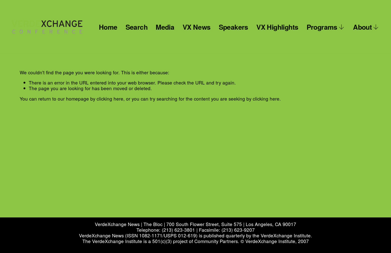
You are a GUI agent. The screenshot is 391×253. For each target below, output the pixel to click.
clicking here (110, 98)
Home (108, 26)
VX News (197, 26)
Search (137, 26)
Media (165, 26)
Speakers (233, 26)
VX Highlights (277, 26)
